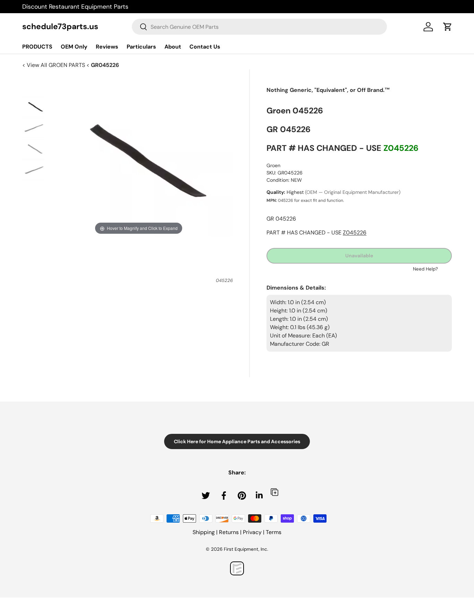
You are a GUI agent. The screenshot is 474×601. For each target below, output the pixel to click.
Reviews (107, 46)
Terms (273, 532)
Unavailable (359, 255)
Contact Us (204, 46)
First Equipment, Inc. (246, 549)
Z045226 (400, 148)
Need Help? (425, 269)
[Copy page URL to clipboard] (274, 492)
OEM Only (74, 46)
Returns (229, 532)
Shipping (204, 532)
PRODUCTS (37, 46)
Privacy (252, 532)
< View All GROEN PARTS (54, 65)
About (172, 46)
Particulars (141, 46)
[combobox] (259, 27)
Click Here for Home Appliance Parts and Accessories (237, 441)
